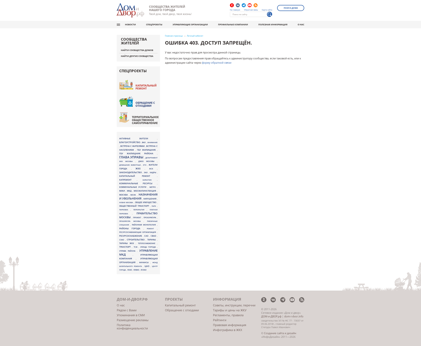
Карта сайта (267, 10)
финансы (144, 262)
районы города (131, 228)
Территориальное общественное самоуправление (145, 120)
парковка (124, 210)
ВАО (144, 142)
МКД (129, 190)
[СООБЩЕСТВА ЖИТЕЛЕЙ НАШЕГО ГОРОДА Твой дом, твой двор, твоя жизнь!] (130, 10)
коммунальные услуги (133, 187)
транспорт (125, 247)
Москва (124, 194)
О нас (301, 24)
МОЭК (133, 195)
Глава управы (131, 157)
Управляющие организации (190, 24)
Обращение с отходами (145, 104)
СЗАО (122, 240)
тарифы (152, 239)
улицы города (148, 247)
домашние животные (130, 165)
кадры (153, 172)
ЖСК (153, 169)
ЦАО (147, 266)
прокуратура (150, 217)
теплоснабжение (147, 243)
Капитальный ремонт (146, 87)
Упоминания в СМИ (131, 315)
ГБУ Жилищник (147, 149)
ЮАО (130, 270)
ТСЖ (136, 247)
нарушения (150, 198)
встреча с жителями (132, 146)
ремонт (152, 228)
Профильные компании (233, 24)
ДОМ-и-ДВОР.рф (271, 316)
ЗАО (146, 172)
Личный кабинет (195, 36)
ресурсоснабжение (131, 235)
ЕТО (145, 165)
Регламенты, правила (228, 315)
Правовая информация (229, 325)
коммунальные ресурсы (138, 183)
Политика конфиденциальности (132, 326)
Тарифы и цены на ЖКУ (230, 310)
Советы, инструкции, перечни (234, 305)
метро (153, 187)
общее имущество (146, 202)
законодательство (131, 172)
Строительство (136, 239)
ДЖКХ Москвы (147, 161)
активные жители (138, 138)
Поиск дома (291, 8)
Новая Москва (126, 202)
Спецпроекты (154, 24)
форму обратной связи (216, 62)
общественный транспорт (134, 206)
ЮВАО (137, 270)
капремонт (128, 179)
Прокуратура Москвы (131, 221)
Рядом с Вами (126, 310)
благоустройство (130, 142)
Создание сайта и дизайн (280, 333)
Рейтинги (219, 320)
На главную (235, 10)
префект (137, 217)
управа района (128, 251)
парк (154, 206)
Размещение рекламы (133, 320)
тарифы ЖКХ (127, 243)
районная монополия (144, 225)
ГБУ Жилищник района (138, 153)
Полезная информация (272, 24)
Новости (130, 24)
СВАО (154, 236)
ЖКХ (140, 168)
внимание (153, 142)
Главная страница (174, 36)
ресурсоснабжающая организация (138, 232)
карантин (150, 180)
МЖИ (122, 190)
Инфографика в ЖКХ (227, 330)
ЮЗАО (144, 270)
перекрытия (140, 210)
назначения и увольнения (138, 196)
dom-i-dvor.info (293, 316)
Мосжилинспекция (145, 190)
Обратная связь (251, 10)
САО (146, 236)
